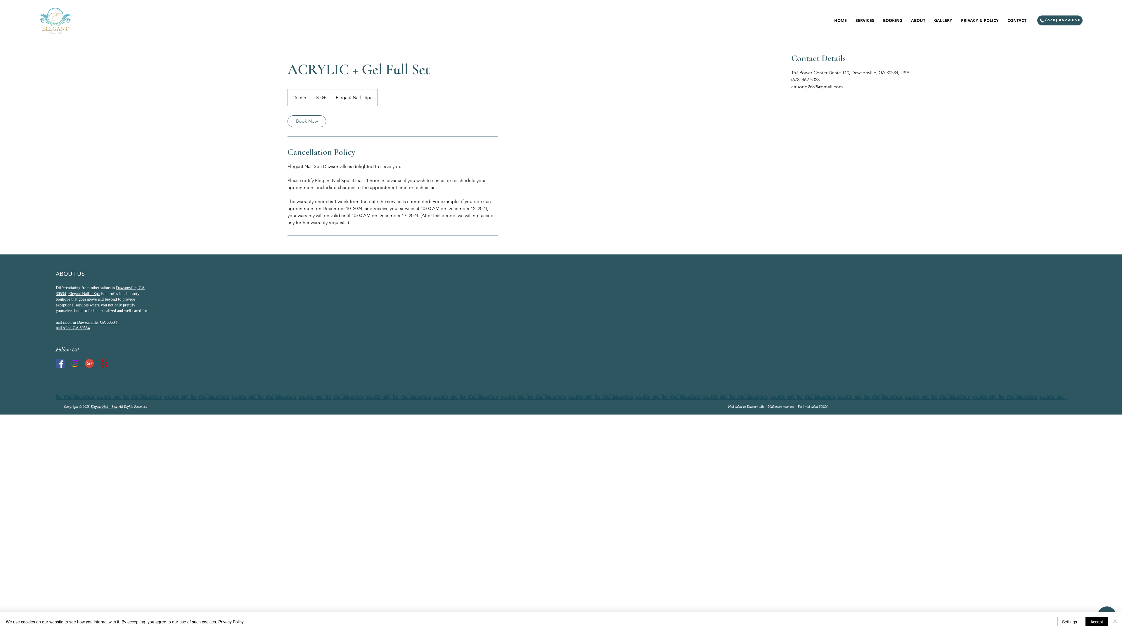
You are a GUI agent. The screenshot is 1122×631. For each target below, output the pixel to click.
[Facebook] (60, 363)
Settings (1069, 622)
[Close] (1114, 621)
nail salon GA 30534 (73, 328)
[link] (307, 121)
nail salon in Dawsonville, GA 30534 (86, 322)
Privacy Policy (231, 622)
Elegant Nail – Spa (84, 294)
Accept (1096, 622)
